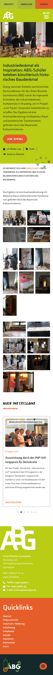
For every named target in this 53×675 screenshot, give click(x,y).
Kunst (32, 149)
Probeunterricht (10, 620)
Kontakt (6, 635)
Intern (6, 646)
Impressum (8, 638)
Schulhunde (8, 631)
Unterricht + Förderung (14, 623)
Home (28, 168)
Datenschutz (9, 642)
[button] (18, 512)
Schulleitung (9, 627)
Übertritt (7, 616)
